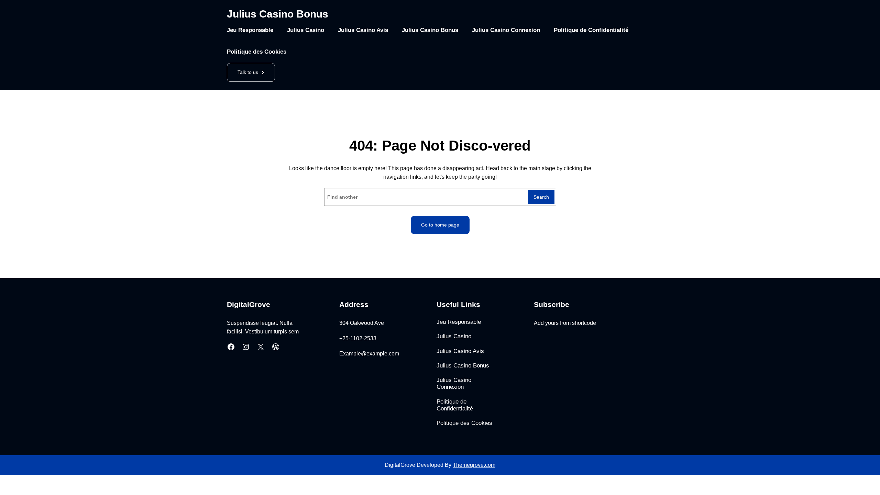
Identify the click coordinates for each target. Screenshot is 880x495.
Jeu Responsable (250, 30)
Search (541, 197)
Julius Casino (305, 30)
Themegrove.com (474, 465)
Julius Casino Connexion (506, 30)
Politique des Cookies (256, 51)
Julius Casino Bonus (277, 14)
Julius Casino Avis (363, 30)
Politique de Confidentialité (591, 30)
